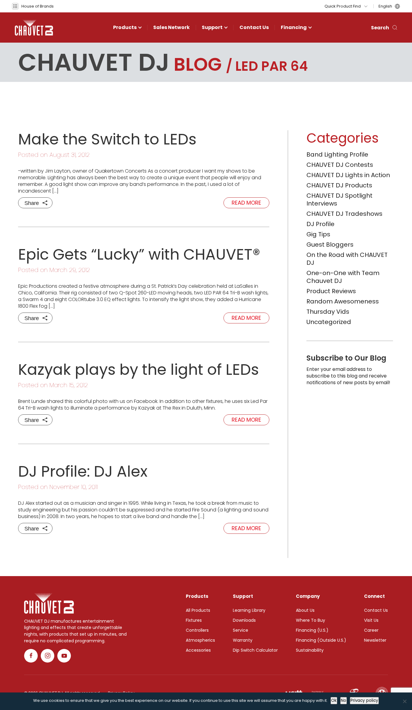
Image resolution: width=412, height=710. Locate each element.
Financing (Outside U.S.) (321, 640)
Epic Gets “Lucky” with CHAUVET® (139, 254)
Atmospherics (200, 640)
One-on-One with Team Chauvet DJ (342, 277)
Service (240, 630)
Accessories (198, 650)
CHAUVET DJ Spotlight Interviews (339, 199)
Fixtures (194, 620)
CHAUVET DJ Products (339, 185)
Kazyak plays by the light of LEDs (138, 369)
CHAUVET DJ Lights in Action (348, 175)
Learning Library (249, 610)
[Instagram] (47, 656)
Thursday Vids (327, 311)
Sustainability (310, 650)
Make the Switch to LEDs (107, 139)
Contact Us (254, 27)
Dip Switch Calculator (255, 650)
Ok (334, 700)
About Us (305, 610)
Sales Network (171, 27)
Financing (294, 27)
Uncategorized (328, 322)
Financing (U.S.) (312, 630)
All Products (198, 610)
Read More (246, 202)
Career (371, 630)
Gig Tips (318, 234)
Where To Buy (310, 620)
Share (31, 203)
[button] (33, 6)
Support (212, 27)
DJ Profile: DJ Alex (82, 471)
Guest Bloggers (329, 244)
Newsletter (375, 640)
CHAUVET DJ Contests (339, 164)
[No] (404, 701)
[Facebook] (31, 656)
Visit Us (371, 620)
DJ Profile (320, 224)
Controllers (197, 630)
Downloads (244, 620)
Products (125, 27)
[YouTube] (64, 656)
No (343, 700)
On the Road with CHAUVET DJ (347, 259)
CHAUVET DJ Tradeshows (344, 213)
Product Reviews (331, 291)
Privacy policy (364, 700)
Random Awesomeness (342, 301)
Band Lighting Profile (337, 154)
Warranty (242, 640)
